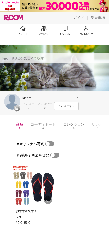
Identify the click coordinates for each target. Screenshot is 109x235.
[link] (33, 185)
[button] (12, 102)
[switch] (49, 143)
